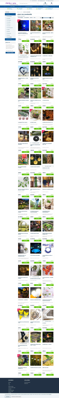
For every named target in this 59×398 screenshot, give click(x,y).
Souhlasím (8, 396)
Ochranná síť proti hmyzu (22, 122)
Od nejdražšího (26, 17)
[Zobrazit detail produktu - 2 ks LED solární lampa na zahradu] (23, 204)
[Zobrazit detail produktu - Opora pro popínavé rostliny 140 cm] (36, 93)
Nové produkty (46, 6)
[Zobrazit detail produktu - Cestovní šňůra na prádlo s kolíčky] (48, 248)
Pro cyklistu (8, 18)
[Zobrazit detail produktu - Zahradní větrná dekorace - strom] (36, 315)
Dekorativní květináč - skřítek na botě (48, 33)
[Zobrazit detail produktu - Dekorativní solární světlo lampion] (23, 270)
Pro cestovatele (9, 16)
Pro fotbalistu (9, 20)
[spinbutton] (20, 41)
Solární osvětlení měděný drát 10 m (47, 144)
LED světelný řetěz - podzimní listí (48, 278)
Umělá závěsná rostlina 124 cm (35, 189)
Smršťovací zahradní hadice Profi (35, 145)
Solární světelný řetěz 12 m (48, 122)
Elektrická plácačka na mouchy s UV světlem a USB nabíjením (23, 33)
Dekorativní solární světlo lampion (23, 278)
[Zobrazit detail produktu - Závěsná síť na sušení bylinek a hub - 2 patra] (36, 337)
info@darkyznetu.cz (42, 0)
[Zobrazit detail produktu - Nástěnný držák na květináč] (36, 270)
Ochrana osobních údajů (11, 387)
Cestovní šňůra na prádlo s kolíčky (47, 256)
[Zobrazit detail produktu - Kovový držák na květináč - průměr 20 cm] (48, 226)
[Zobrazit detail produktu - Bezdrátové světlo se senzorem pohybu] (23, 248)
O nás (9, 384)
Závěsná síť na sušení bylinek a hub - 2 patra (35, 345)
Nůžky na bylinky (45, 367)
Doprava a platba (10, 386)
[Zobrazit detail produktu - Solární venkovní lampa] (36, 226)
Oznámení (9, 388)
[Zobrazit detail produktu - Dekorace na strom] (48, 160)
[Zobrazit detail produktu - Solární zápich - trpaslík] (48, 337)
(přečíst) (50, 394)
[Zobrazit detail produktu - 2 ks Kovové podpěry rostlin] (23, 49)
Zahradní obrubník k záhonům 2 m (23, 101)
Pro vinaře (8, 35)
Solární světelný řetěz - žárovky (34, 78)
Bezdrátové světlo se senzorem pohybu (22, 256)
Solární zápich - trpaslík (47, 344)
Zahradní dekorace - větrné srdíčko (23, 78)
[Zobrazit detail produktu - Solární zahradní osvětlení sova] (48, 71)
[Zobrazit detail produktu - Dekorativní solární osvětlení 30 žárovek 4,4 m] (36, 49)
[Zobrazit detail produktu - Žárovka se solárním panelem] (48, 182)
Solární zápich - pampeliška (47, 55)
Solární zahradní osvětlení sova (47, 78)
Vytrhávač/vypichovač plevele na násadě (34, 212)
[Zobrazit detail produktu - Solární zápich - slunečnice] (23, 293)
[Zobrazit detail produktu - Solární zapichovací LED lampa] (36, 360)
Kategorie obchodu (29, 6)
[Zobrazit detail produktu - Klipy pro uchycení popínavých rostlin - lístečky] (23, 182)
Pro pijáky (8, 29)
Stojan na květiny (46, 100)
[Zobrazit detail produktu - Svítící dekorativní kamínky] (36, 248)
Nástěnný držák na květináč (35, 278)
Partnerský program (27, 382)
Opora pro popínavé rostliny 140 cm (35, 101)
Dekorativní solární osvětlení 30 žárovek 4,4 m (35, 56)
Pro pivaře (8, 31)
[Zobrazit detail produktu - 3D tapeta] (48, 315)
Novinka (31, 17)
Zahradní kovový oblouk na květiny (23, 234)
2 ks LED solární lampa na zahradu (22, 212)
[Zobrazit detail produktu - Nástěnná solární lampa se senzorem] (23, 136)
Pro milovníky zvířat (10, 27)
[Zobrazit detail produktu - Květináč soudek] (36, 115)
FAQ (9, 383)
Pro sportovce (9, 33)
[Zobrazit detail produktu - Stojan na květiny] (48, 93)
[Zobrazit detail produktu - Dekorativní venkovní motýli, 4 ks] (36, 26)
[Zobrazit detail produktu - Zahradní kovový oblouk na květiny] (23, 226)
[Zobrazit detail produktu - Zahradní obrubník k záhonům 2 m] (23, 93)
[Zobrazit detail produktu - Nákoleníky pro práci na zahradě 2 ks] (23, 360)
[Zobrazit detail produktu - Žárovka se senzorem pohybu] (36, 293)
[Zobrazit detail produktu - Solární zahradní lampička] (36, 160)
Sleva (34, 17)
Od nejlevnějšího (20, 17)
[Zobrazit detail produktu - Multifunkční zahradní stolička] (23, 160)
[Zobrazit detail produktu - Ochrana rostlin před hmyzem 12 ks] (23, 315)
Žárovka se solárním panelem (48, 189)
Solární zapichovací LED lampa (35, 367)
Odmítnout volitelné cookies (16, 396)
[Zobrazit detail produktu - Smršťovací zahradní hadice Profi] (36, 136)
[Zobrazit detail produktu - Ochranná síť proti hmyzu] (23, 115)
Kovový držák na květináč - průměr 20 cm (47, 234)
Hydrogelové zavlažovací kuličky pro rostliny (47, 300)
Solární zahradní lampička (35, 166)
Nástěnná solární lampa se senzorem (23, 144)
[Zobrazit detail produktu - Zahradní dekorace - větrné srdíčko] (23, 71)
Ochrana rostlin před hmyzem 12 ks (23, 322)
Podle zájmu (12, 6)
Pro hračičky (8, 22)
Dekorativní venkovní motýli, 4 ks (35, 33)
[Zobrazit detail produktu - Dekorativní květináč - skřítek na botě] (48, 26)
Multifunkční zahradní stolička (22, 167)
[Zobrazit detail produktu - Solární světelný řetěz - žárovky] (36, 71)
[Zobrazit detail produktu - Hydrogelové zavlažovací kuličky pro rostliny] (48, 293)
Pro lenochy (8, 23)
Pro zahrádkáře (9, 37)
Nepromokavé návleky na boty (22, 346)
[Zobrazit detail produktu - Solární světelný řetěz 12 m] (48, 115)
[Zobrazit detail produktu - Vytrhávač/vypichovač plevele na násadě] (36, 204)
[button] (21, 41)
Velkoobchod (26, 383)
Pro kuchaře (8, 25)
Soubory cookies (10, 391)
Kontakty (9, 392)
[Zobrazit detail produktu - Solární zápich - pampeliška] (48, 49)
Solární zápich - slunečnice (23, 299)
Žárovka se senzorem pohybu (35, 299)
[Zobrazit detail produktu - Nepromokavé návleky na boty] (23, 337)
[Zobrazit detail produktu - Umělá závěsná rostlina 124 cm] (36, 182)
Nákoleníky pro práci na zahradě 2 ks (22, 368)
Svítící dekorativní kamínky (35, 255)
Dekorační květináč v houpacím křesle (46, 212)
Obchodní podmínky (11, 390)
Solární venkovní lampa (34, 233)
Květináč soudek (33, 122)
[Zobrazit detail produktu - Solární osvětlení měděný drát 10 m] (48, 136)
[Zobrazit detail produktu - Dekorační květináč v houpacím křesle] (48, 204)
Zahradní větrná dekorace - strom (35, 322)
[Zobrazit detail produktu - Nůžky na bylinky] (48, 360)
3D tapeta (44, 323)
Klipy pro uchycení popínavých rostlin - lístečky (23, 189)
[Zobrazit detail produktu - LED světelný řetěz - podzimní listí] (48, 270)
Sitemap (9, 382)
